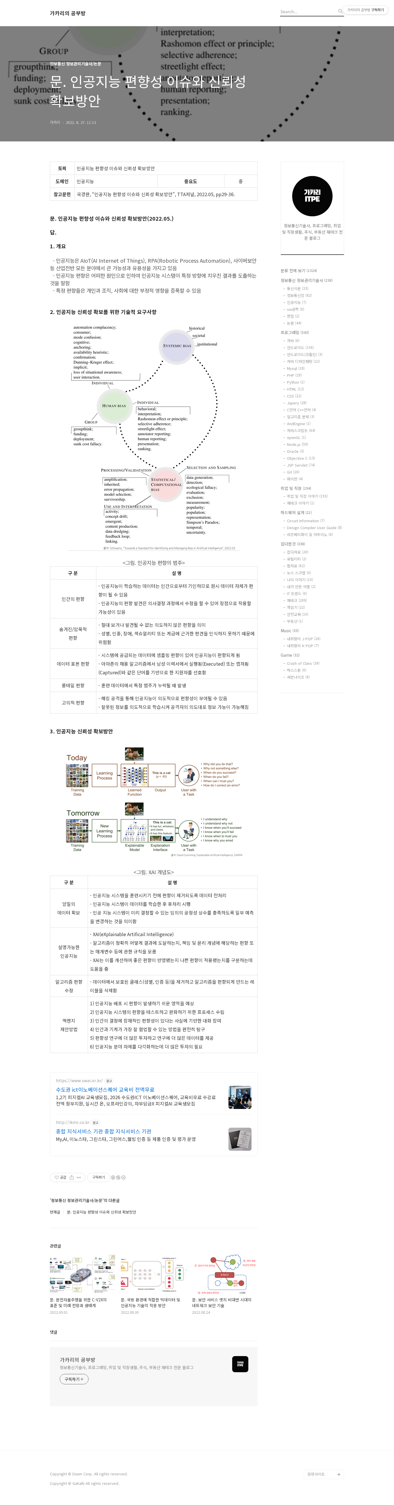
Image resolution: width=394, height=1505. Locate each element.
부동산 (295, 621)
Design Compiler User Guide (314, 527)
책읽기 (296, 607)
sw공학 (295, 309)
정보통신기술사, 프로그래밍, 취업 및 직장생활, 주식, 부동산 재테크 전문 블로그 (127, 1367)
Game (290, 655)
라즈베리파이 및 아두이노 (310, 534)
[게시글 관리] (78, 1177)
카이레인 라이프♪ (322, 1465)
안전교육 (297, 614)
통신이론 (297, 288)
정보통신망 (299, 295)
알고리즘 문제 (300, 416)
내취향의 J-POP (303, 638)
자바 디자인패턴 (303, 361)
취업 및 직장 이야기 (307, 496)
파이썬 (295, 479)
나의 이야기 (300, 579)
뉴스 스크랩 (299, 573)
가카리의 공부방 (68, 13)
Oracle (295, 451)
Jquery (297, 403)
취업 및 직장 (296, 488)
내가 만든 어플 (301, 586)
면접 (293, 316)
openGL (296, 437)
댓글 (53, 1332)
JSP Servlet (301, 465)
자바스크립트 (301, 430)
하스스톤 (296, 670)
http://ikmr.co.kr (72, 1122)
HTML (295, 389)
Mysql (296, 368)
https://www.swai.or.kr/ (79, 1080)
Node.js (297, 444)
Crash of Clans (303, 663)
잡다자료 (297, 552)
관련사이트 (316, 1474)
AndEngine (299, 423)
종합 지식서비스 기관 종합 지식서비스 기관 (103, 1131)
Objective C (301, 458)
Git (293, 472)
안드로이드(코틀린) (304, 354)
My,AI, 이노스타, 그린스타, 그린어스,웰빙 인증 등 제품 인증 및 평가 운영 (126, 1138)
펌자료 (296, 566)
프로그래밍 (295, 332)
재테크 (297, 600)
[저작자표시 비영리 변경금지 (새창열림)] (118, 1177)
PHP (294, 375)
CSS (294, 396)
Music (290, 630)
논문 (294, 323)
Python (296, 382)
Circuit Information (305, 520)
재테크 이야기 (300, 503)
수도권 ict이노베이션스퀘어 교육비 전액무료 (105, 1089)
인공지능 (296, 302)
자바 (293, 340)
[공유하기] (71, 1177)
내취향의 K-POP (303, 645)
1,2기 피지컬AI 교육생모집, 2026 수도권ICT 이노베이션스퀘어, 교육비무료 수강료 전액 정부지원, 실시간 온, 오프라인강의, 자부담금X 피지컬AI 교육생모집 (136, 1100)
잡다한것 (293, 544)
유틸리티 (296, 559)
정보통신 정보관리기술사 (307, 280)
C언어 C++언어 (301, 409)
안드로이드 (300, 347)
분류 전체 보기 (299, 270)
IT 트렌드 (297, 593)
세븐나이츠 (298, 677)
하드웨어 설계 (296, 512)
